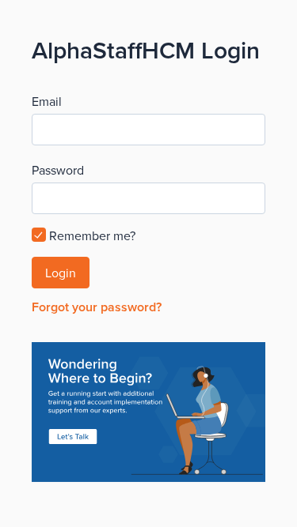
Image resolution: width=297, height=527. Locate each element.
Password (58, 170)
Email (47, 101)
